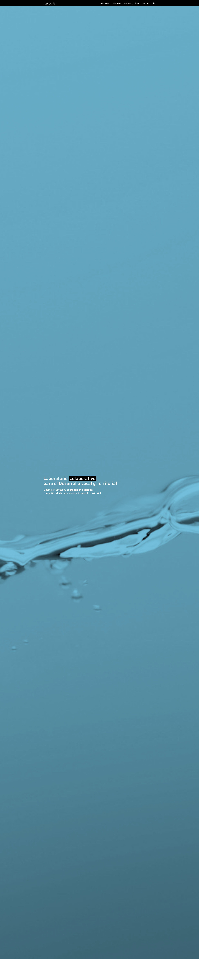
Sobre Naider (105, 3)
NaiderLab (127, 3)
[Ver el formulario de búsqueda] (153, 3)
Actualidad (117, 3)
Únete (137, 3)
